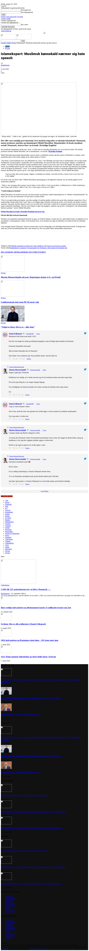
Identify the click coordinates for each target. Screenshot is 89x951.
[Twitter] (26, 76)
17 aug (44, 430)
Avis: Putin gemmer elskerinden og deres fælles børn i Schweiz (28, 657)
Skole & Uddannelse (12, 533)
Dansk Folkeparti (15, 334)
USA (7, 545)
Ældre (7, 547)
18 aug (38, 404)
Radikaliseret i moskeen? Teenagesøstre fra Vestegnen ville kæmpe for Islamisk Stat (38, 248)
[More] (50, 76)
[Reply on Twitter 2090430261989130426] (10, 358)
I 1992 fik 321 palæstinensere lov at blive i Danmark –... (26, 589)
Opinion (8, 526)
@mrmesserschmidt (35, 370)
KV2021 (8, 518)
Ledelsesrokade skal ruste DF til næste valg (20, 302)
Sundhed (8, 537)
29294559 (4, 949)
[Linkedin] (34, 76)
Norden (7, 524)
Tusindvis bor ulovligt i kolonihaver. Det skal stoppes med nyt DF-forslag (33, 812)
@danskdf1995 (30, 334)
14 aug (44, 459)
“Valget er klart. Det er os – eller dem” (18, 327)
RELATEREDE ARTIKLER (12, 252)
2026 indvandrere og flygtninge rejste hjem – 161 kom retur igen (29, 640)
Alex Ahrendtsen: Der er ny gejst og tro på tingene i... (24, 795)
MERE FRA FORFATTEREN (34, 252)
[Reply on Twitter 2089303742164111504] (10, 448)
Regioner (8, 530)
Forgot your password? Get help (12, 17)
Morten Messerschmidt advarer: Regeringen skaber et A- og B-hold (30, 277)
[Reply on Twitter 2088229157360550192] (10, 484)
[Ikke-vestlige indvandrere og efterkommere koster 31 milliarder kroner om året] (6, 603)
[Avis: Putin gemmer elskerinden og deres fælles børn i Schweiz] (6, 652)
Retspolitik (9, 531)
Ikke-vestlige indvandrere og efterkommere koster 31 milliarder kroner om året (36, 607)
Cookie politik (6, 19)
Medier (7, 520)
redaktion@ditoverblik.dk (38, 949)
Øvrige (13, 43)
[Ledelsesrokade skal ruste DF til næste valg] (12, 296)
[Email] (42, 76)
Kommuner (9, 512)
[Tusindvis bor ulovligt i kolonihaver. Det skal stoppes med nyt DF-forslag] (6, 807)
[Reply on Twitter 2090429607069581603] (10, 394)
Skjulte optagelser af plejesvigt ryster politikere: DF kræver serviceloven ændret (39, 246)
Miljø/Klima (9, 522)
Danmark (8, 504)
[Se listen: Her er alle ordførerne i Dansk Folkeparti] (6, 620)
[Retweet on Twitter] (8, 367)
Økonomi (8, 549)
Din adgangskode (27, 12)
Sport (7, 535)
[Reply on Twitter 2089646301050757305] (10, 419)
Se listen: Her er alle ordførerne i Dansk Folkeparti (23, 624)
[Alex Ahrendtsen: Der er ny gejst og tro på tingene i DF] (6, 791)
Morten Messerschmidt (17, 370)
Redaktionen (5, 65)
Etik (6, 506)
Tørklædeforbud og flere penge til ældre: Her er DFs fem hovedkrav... (32, 828)
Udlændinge (9, 543)
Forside (3, 43)
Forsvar (7, 510)
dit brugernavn (26, 10)
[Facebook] (19, 76)
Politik (8, 43)
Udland (7, 541)
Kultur (7, 514)
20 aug (38, 334)
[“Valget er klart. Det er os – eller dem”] (13, 321)
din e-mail (24, 24)
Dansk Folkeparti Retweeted (16, 367)
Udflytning (9, 539)
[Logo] (8, 39)
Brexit (7, 502)
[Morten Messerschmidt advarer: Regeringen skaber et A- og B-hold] (13, 271)
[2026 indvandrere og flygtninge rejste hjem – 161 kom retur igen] (6, 636)
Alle (6, 500)
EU (6, 508)
